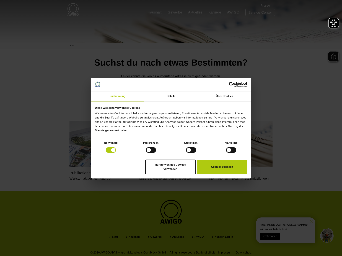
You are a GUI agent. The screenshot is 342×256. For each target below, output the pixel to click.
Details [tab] (171, 96)
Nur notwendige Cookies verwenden (170, 167)
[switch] (151, 150)
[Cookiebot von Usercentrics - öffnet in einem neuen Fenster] (231, 84)
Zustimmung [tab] (118, 96)
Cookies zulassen (222, 166)
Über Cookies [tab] (224, 96)
